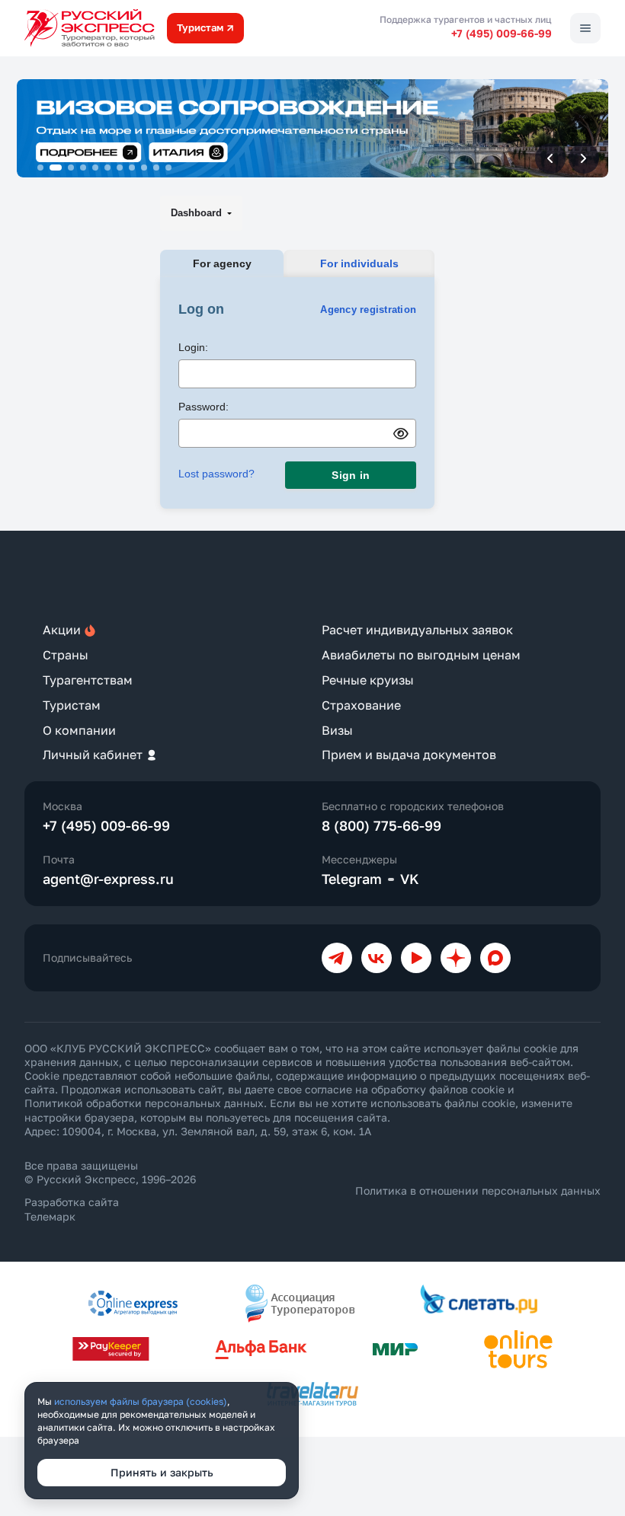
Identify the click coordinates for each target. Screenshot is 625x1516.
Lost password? (216, 474)
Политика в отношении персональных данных (478, 1190)
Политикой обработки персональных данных (144, 1102)
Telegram (352, 878)
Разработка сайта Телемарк (71, 1208)
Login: (193, 347)
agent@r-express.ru (108, 878)
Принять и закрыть (162, 1472)
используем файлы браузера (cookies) (140, 1401)
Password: (203, 407)
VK (409, 878)
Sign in (351, 475)
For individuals (359, 263)
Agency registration (368, 309)
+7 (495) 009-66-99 (501, 33)
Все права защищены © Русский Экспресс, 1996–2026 (110, 1172)
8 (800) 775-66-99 (381, 825)
